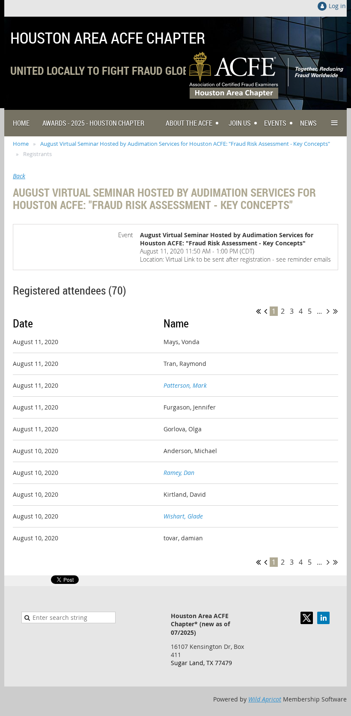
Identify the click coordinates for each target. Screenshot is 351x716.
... (319, 311)
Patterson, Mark (185, 385)
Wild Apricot (264, 699)
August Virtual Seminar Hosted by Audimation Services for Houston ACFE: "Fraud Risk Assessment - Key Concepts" (185, 143)
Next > (328, 311)
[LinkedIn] (323, 618)
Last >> (335, 311)
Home (21, 143)
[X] (306, 618)
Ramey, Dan (179, 472)
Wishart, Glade (183, 516)
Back (19, 176)
